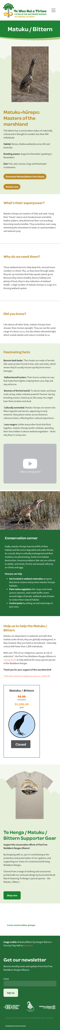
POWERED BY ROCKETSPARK (15, 1026)
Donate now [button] (12, 186)
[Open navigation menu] (53, 10)
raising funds (9, 659)
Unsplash (28, 945)
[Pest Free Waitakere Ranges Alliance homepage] (26, 10)
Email (6, 979)
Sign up (11, 992)
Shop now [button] (12, 895)
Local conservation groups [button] (21, 925)
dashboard (49, 1018)
